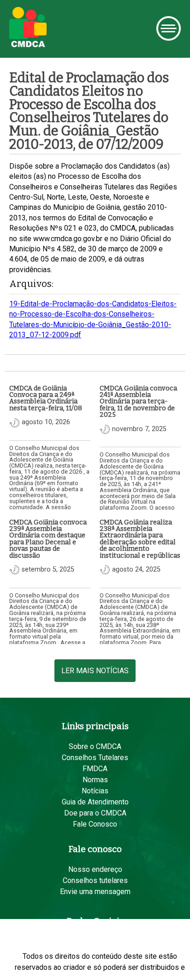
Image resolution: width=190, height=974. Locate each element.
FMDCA (95, 768)
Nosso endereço (95, 869)
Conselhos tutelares (95, 880)
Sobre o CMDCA (95, 746)
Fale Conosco (95, 824)
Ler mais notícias (95, 670)
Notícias (95, 790)
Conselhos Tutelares (95, 757)
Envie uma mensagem (95, 891)
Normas (95, 779)
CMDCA (28, 27)
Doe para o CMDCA (95, 813)
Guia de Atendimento (95, 801)
